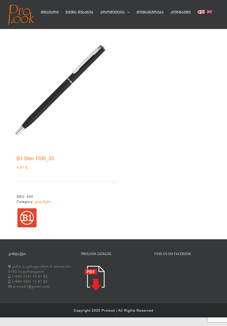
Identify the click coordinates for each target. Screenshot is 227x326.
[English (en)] (209, 12)
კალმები (43, 201)
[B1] (27, 217)
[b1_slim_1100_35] (58, 90)
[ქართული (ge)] (202, 12)
